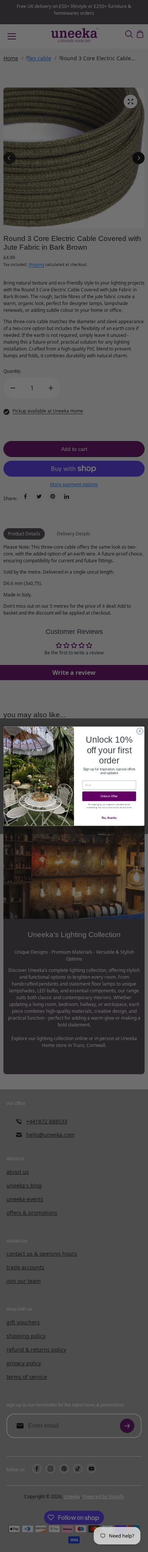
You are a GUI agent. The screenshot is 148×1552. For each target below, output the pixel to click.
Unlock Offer (109, 796)
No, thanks (109, 817)
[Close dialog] (140, 731)
